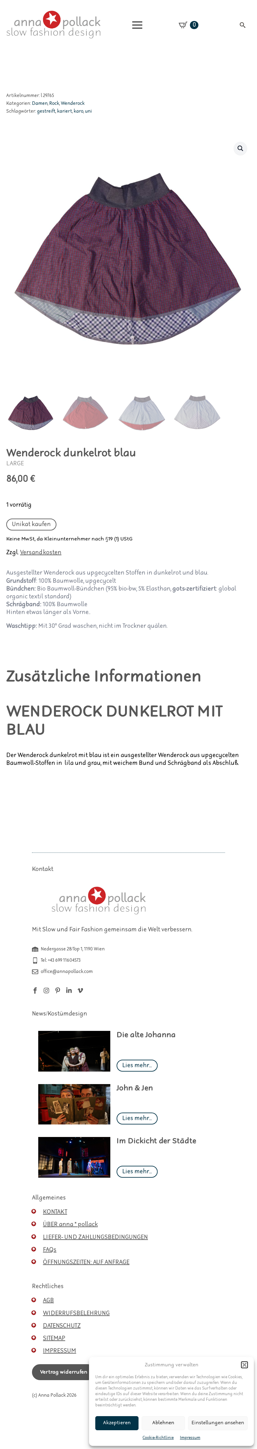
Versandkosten (40, 552)
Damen (40, 103)
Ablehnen (163, 1423)
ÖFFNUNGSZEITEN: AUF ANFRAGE (86, 1262)
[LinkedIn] (69, 990)
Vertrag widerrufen (63, 1372)
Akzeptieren (117, 1423)
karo (78, 111)
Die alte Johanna (146, 1035)
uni (88, 111)
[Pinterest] (58, 990)
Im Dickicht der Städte (156, 1141)
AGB (48, 1300)
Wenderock (73, 103)
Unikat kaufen (31, 524)
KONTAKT (55, 1212)
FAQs (49, 1249)
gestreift (46, 111)
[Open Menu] (137, 25)
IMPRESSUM (59, 1350)
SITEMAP (54, 1338)
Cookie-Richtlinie (158, 1438)
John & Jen (135, 1088)
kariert (64, 111)
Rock (54, 103)
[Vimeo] (80, 990)
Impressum (190, 1438)
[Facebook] (35, 990)
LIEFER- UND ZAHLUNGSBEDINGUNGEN (95, 1237)
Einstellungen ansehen (217, 1423)
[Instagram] (46, 990)
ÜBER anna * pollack (70, 1224)
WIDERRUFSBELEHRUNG (76, 1313)
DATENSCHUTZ (62, 1325)
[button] (244, 1365)
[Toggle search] (242, 25)
